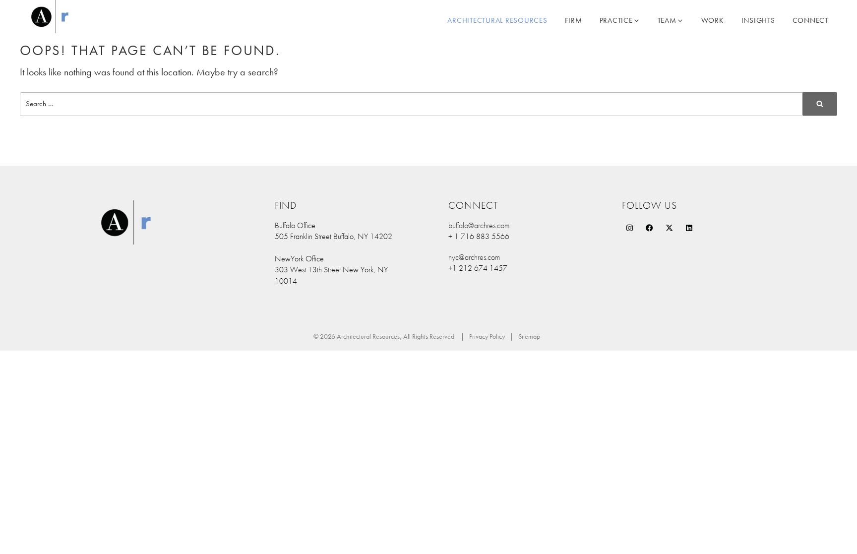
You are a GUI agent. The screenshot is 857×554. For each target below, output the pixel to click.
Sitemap (529, 336)
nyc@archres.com (474, 257)
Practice (616, 20)
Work (712, 20)
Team (667, 20)
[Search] (819, 104)
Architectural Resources (497, 20)
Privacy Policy (487, 336)
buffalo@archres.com (478, 225)
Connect (810, 20)
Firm (573, 20)
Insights (758, 20)
